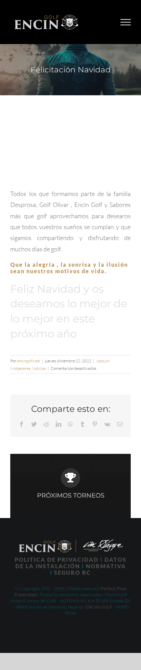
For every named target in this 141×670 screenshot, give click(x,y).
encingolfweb (28, 360)
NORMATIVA (106, 566)
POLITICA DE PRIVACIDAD (57, 559)
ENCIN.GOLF (99, 607)
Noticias (39, 368)
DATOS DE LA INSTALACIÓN (71, 562)
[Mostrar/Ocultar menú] (125, 22)
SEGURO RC (72, 572)
